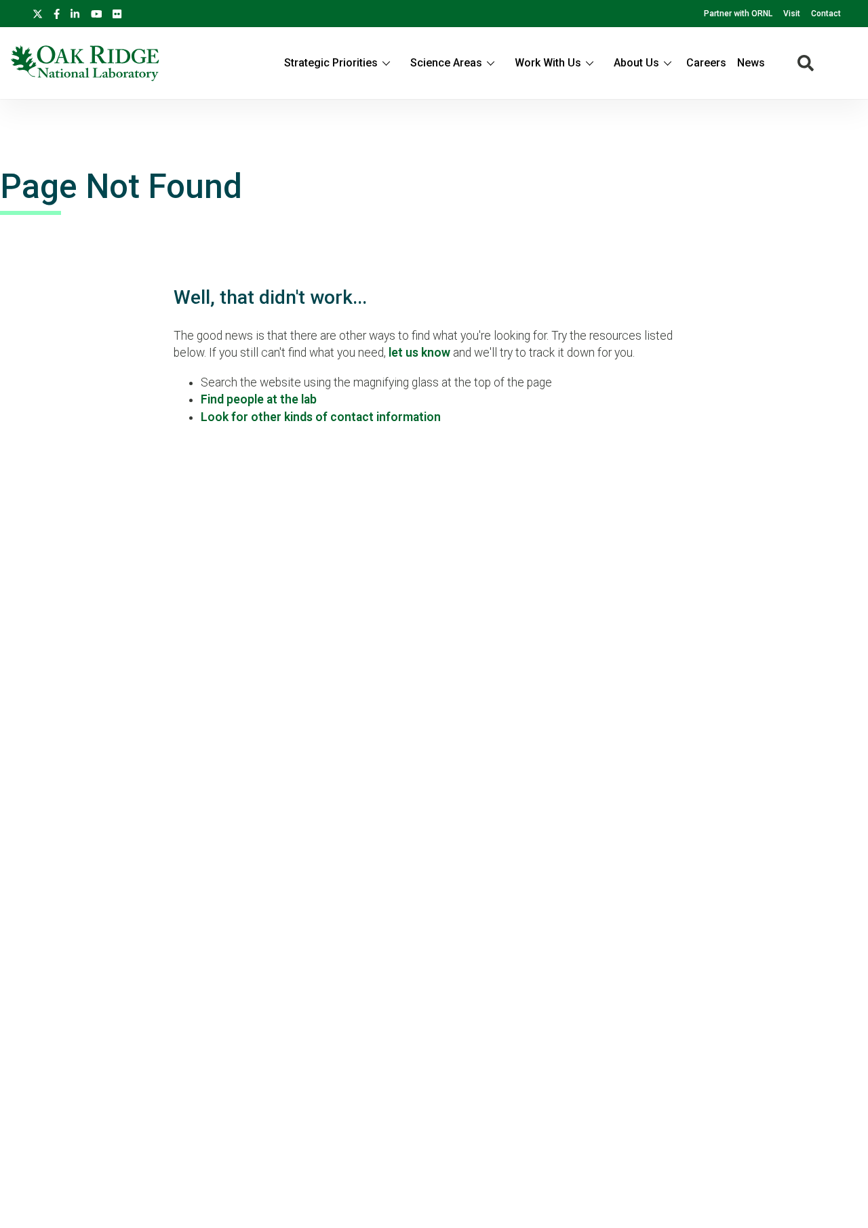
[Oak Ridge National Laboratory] (85, 63)
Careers (706, 62)
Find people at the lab (259, 399)
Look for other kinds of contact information (321, 417)
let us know (419, 352)
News (751, 62)
